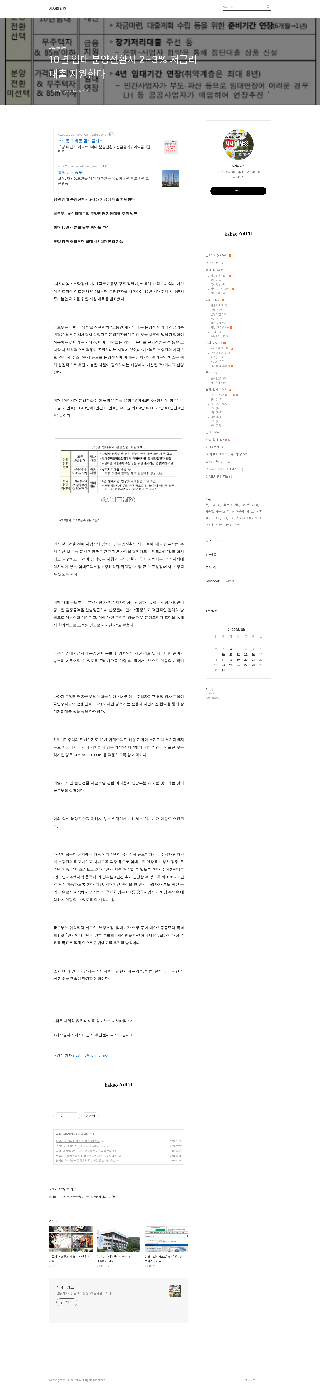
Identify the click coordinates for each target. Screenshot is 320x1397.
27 (246, 665)
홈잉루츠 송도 (70, 172)
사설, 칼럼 (216, 439)
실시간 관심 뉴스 (218, 461)
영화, (232, 518)
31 (223, 670)
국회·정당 (219, 284)
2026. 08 (238, 630)
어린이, (260, 511)
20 (246, 659)
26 (238, 665)
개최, (237, 505)
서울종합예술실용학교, (249, 518)
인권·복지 (220, 366)
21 (253, 659)
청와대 (217, 280)
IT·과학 (217, 331)
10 (223, 654)
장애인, (219, 524)
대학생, (229, 524)
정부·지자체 (221, 289)
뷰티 (216, 425)
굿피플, (255, 505)
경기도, (250, 511)
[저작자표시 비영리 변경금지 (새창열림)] (105, 1116)
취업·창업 (219, 323)
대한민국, (227, 505)
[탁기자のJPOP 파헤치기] (224, 469)
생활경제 (219, 336)
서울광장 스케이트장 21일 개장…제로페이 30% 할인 (86, 1155)
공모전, (245, 505)
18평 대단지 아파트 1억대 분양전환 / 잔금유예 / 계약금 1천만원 (104, 149)
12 (238, 654)
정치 (213, 270)
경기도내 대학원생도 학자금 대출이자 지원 (80, 1146)
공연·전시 (219, 403)
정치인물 (219, 293)
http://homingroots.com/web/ (79, 166)
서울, (237, 524)
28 (253, 665)
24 (223, 665)
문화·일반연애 (223, 395)
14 (253, 654)
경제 (213, 300)
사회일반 (68, 1133)
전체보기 (216, 255)
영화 (216, 399)
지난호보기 (214, 447)
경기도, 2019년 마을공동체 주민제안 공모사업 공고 (85, 1160)
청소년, (217, 518)
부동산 (217, 310)
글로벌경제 (219, 378)
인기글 (222, 541)
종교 (212, 432)
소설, (225, 518)
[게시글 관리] (75, 1116)
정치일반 (219, 275)
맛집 (215, 421)
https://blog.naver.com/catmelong (82, 134)
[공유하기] (69, 1116)
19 (238, 659)
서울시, (241, 511)
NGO (217, 361)
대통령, (210, 524)
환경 (217, 357)
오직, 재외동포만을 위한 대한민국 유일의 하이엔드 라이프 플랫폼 (103, 180)
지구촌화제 (219, 382)
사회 (58, 1133)
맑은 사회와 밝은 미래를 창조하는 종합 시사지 (83, 1293)
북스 (216, 408)
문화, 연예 (216, 389)
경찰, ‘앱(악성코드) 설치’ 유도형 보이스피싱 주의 (84, 1150)
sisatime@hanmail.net (90, 1055)
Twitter (229, 581)
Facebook (213, 581)
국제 (211, 372)
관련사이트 (249, 1380)
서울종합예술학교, (216, 511)
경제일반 (219, 305)
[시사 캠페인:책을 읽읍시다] (227, 454)
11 (231, 654)
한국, (208, 518)
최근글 (210, 541)
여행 (216, 417)
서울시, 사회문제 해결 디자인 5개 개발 (78, 1141)
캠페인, (231, 511)
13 (245, 654)
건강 (216, 412)
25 (231, 665)
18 (230, 659)
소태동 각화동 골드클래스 (80, 141)
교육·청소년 (221, 353)
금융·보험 (218, 314)
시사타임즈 (57, 9)
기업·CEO (220, 327)
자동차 (217, 318)
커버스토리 (215, 262)
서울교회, (216, 505)
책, (207, 505)
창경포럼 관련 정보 (219, 476)
